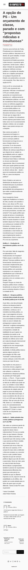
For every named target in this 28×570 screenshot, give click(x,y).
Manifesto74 (8, 44)
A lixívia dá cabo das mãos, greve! (8, 541)
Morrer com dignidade (21, 541)
